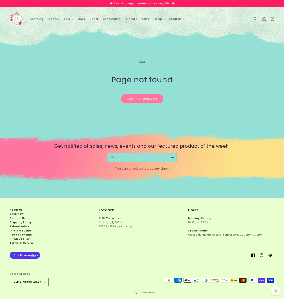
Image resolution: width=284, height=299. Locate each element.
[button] (38, 19)
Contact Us (18, 218)
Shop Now (17, 213)
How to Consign (21, 234)
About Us (16, 209)
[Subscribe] (172, 157)
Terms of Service (22, 243)
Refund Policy (19, 226)
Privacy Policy (20, 239)
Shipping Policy (21, 222)
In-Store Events (21, 230)
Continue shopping (142, 99)
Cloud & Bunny (147, 292)
